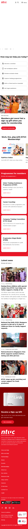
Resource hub (5, 476)
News (2, 460)
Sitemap (3, 519)
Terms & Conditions (5, 512)
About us (3, 470)
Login (2, 493)
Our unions (4, 473)
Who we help (5, 453)
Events (3, 463)
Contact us (4, 489)
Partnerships (4, 456)
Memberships (5, 466)
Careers (3, 483)
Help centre (4, 479)
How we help (5, 450)
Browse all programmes (8, 176)
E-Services (4, 486)
